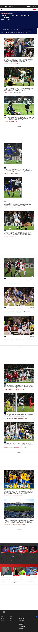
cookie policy (21, 620)
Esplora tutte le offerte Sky (10, 6)
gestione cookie (22, 618)
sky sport (2, 618)
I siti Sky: (2, 616)
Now (11, 622)
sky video (2, 622)
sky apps (11, 620)
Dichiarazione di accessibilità (21, 624)
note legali (21, 622)
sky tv (11, 618)
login (36, 6)
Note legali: (20, 616)
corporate (21, 628)
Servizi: (11, 616)
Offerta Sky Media (22, 626)
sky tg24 (2, 620)
